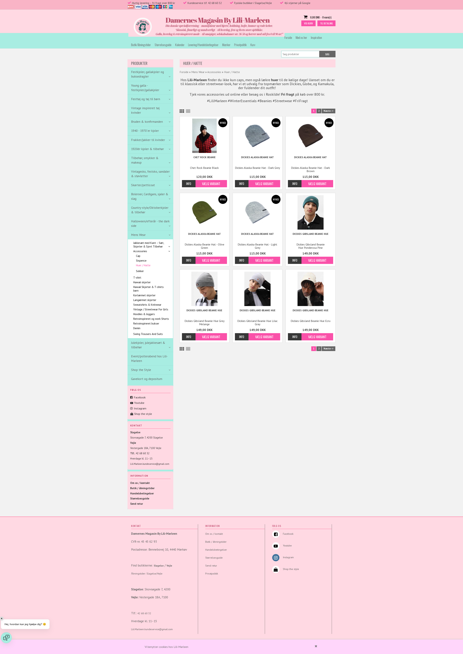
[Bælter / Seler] (152, 268)
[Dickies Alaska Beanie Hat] (257, 136)
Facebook (140, 397)
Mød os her (301, 37)
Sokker (140, 271)
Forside (288, 37)
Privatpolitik (240, 44)
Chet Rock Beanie (204, 157)
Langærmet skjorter (144, 300)
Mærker (226, 44)
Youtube (139, 403)
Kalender (179, 44)
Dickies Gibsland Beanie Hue (310, 234)
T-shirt (137, 277)
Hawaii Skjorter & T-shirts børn (148, 288)
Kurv (252, 44)
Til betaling (326, 23)
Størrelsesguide (163, 44)
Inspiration (316, 37)
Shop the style (143, 414)
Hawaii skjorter (142, 282)
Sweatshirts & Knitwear (147, 304)
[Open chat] (6, 637)
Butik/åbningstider (141, 44)
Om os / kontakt (140, 483)
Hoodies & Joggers (144, 314)
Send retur (136, 503)
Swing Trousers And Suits (148, 334)
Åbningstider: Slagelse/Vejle (146, 573)
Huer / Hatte (143, 265)
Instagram (140, 408)
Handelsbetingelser (142, 493)
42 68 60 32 (143, 453)
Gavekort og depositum (146, 379)
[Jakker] (151, 331)
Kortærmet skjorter (144, 295)
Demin (136, 328)
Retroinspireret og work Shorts (151, 318)
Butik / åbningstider (142, 488)
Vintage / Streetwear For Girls (150, 309)
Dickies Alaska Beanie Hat (257, 157)
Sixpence (141, 260)
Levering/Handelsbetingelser (203, 44)
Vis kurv (308, 23)
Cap (138, 256)
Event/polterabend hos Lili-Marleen (149, 358)
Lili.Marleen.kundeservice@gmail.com (149, 463)
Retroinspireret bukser (146, 323)
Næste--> (329, 110)
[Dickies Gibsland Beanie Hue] (310, 212)
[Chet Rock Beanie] (204, 136)
